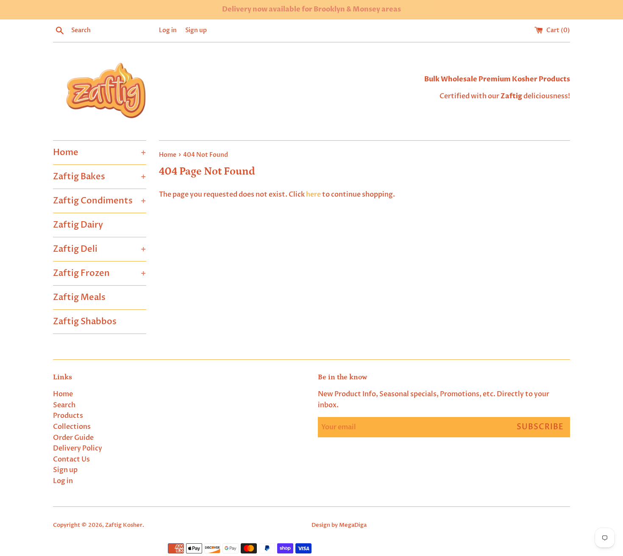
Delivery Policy (77, 448)
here (313, 194)
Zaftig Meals (79, 297)
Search (64, 405)
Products (68, 415)
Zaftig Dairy (78, 225)
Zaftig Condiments (99, 200)
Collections (72, 426)
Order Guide (73, 437)
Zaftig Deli (99, 249)
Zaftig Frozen (99, 273)
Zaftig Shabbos (85, 321)
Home (99, 152)
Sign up (196, 30)
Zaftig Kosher (123, 525)
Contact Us (71, 459)
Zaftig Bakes (99, 176)
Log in (168, 30)
